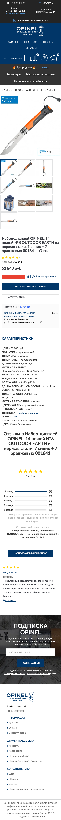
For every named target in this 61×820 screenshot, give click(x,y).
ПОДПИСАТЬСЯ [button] (30, 663)
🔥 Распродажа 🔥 (24, 67)
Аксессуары (13, 74)
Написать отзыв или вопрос (30, 553)
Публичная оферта (19, 756)
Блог (11, 774)
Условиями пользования (38, 674)
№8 (15, 417)
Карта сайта (15, 751)
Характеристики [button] (16, 297)
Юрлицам (30, 42)
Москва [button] (25, 307)
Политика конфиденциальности (26, 789)
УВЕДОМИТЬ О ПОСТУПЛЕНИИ (30, 287)
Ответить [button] (10, 601)
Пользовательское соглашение (26, 761)
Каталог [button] (13, 42)
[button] (15, 13)
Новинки (13, 779)
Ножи (44, 67)
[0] (53, 57)
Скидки (13, 784)
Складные (32, 413)
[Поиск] (5, 58)
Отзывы (48, 42)
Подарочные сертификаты (30, 81)
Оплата (13, 728)
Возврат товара (17, 733)
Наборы (21, 413)
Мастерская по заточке (40, 74)
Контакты (30, 48)
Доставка (14, 723)
